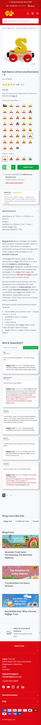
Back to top (19, 646)
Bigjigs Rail (7, 521)
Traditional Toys (22, 521)
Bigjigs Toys (11, 719)
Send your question (30, 348)
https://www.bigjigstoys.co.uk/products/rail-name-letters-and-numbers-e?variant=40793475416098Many (21, 399)
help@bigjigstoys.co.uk (12, 676)
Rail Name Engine (24, 274)
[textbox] (13, 347)
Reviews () (13, 84)
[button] (20, 6)
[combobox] (20, 20)
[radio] (5, 105)
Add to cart (28, 167)
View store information (14, 183)
